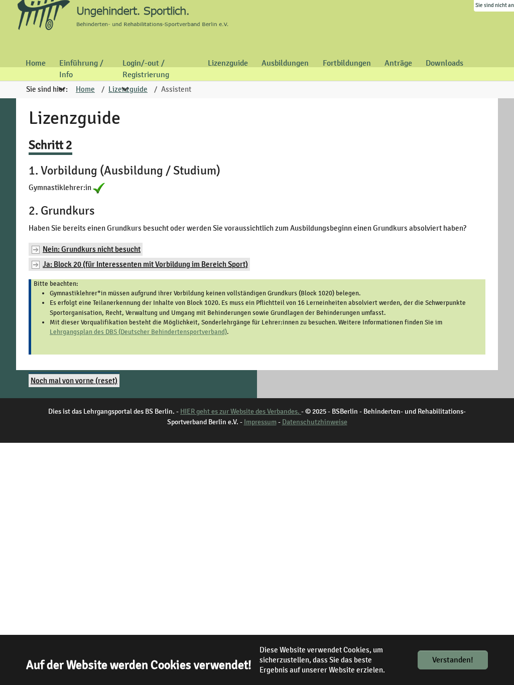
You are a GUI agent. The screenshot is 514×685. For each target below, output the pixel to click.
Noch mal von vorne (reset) (74, 380)
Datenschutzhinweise (314, 422)
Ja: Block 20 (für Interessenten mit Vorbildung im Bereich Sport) (145, 264)
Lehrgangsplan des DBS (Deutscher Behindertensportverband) (138, 332)
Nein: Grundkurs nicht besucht (92, 249)
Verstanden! (452, 660)
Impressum (260, 422)
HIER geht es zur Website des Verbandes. (240, 411)
